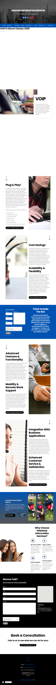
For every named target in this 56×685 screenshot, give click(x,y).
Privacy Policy (28, 680)
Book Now (50, 25)
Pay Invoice (28, 25)
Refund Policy (33, 680)
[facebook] (24, 17)
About (22, 25)
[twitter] (28, 17)
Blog (36, 25)
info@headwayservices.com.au (44, 608)
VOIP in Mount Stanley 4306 (15, 28)
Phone (7, 321)
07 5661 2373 (43, 609)
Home (4, 25)
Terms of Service (23, 680)
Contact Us (42, 25)
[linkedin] (26, 17)
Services (9, 25)
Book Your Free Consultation (15, 228)
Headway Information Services (27, 679)
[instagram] (30, 17)
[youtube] (32, 17)
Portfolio (17, 25)
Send (8, 333)
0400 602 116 (49, 609)
